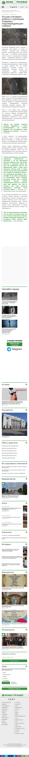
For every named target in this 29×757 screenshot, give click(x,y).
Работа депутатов (19, 723)
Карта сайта (18, 726)
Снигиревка (4, 714)
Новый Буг (4, 711)
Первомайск (5, 707)
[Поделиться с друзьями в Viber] (19, 756)
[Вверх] (27, 756)
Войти (16, 714)
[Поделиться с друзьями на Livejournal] (10, 756)
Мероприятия (18, 707)
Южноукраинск (5, 705)
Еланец (3, 721)
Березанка (4, 722)
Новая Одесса (5, 717)
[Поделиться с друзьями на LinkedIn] (14, 756)
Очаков (3, 712)
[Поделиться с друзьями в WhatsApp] (23, 756)
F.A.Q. (16, 721)
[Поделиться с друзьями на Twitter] (6, 756)
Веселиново (5, 724)
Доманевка (4, 719)
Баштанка (4, 716)
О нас (16, 718)
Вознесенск (4, 709)
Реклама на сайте (19, 733)
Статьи (17, 709)
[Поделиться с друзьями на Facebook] (2, 756)
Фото (16, 711)
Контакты (17, 730)
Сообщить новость (20, 728)
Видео (16, 712)
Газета (17, 731)
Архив (16, 725)
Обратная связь (19, 719)
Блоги (16, 705)
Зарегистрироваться (20, 716)
